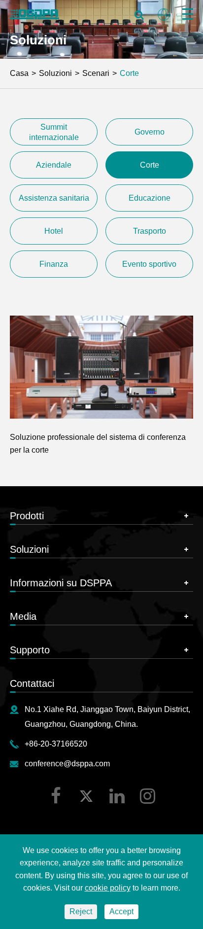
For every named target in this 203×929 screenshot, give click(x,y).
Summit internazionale (54, 132)
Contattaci (32, 683)
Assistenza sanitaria (54, 198)
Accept (121, 911)
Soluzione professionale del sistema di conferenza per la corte (98, 443)
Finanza (53, 264)
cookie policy (108, 888)
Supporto (30, 649)
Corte (129, 73)
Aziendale (53, 165)
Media (23, 616)
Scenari (95, 73)
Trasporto (149, 231)
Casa (19, 73)
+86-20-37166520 (56, 744)
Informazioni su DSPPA (61, 582)
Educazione (149, 198)
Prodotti (27, 515)
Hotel (53, 231)
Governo (150, 132)
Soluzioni (55, 73)
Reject (80, 911)
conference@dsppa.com (67, 763)
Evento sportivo (149, 264)
